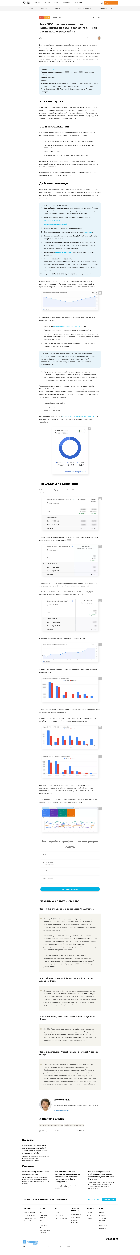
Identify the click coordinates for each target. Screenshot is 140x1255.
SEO (57, 8)
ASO (41, 1220)
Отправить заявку (111, 2)
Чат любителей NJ (61, 1218)
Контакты (67, 3)
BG (89, 1199)
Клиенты (47, 3)
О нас (57, 1212)
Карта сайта (103, 1226)
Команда (102, 1215)
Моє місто (90, 1215)
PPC (68, 8)
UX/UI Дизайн (75, 1217)
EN (99, 17)
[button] (34, 8)
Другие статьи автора (61, 1110)
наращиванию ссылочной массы (66, 326)
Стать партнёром (29, 1215)
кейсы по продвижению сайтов (51, 1125)
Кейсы (56, 3)
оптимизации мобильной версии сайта (78, 417)
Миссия (101, 1212)
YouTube (89, 1218)
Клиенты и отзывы (30, 1212)
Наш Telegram (59, 1215)
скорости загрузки (63, 252)
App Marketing (83, 8)
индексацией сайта (52, 220)
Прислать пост (109, 1199)
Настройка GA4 (76, 1214)
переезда (88, 232)
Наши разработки (30, 1218)
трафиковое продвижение (74, 1125)
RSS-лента (102, 1228)
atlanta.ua (52, 69)
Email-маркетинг (104, 8)
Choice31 (89, 1212)
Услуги (37, 3)
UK (94, 17)
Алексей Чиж (61, 1100)
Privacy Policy (28, 1221)
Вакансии (78, 3)
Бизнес (44, 8)
